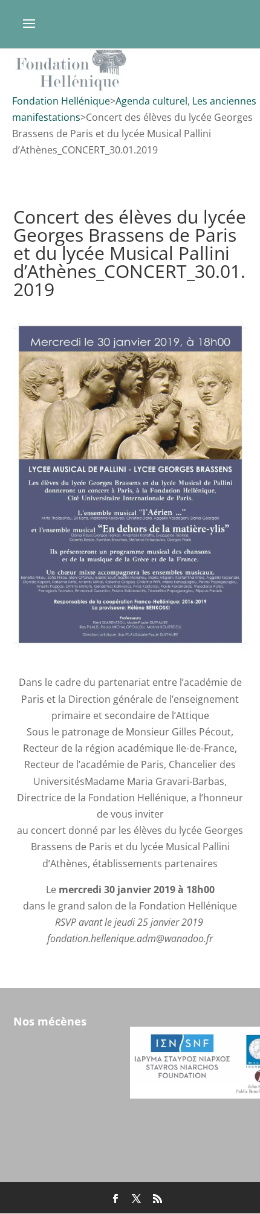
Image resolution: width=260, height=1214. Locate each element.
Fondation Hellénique (61, 101)
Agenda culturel (151, 101)
